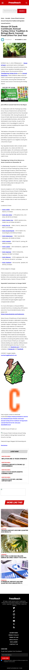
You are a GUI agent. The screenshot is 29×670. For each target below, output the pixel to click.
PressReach (8, 39)
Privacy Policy (14, 635)
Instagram (11, 349)
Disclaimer (4, 445)
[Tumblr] (14, 624)
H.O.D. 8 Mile (6, 209)
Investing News (6, 456)
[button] (3, 2)
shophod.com (15, 347)
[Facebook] (14, 617)
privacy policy (12, 661)
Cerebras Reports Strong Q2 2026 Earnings (13, 465)
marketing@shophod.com (9, 355)
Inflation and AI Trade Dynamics (14, 458)
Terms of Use (13, 637)
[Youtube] (14, 620)
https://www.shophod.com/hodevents (12, 314)
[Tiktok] (14, 611)
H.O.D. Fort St (6, 225)
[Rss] (14, 627)
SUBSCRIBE (5, 658)
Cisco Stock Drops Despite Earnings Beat (12, 472)
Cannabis (7, 18)
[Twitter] (14, 608)
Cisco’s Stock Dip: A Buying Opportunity (12, 480)
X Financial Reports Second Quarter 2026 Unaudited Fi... (12, 582)
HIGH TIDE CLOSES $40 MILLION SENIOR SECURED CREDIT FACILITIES (13, 556)
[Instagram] (14, 614)
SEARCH (22, 11)
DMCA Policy (13, 639)
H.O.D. (7, 215)
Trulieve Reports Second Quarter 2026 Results (14, 531)
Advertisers (13, 633)
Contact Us (14, 644)
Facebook (20, 349)
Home (2, 18)
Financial (4, 580)
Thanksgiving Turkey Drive (9, 73)
